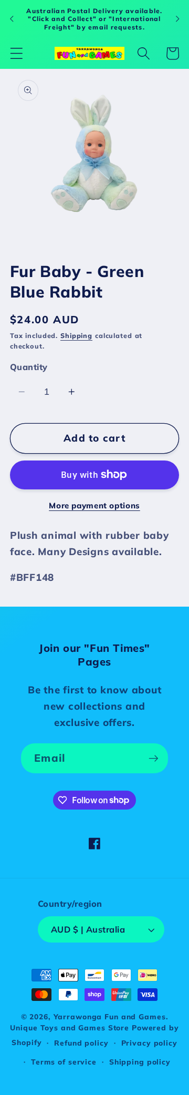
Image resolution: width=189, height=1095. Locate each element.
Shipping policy (140, 1061)
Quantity (29, 367)
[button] (16, 53)
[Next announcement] (177, 18)
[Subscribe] (153, 758)
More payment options (94, 505)
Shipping (76, 335)
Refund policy (81, 1042)
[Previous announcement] (11, 18)
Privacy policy (149, 1042)
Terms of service (64, 1061)
